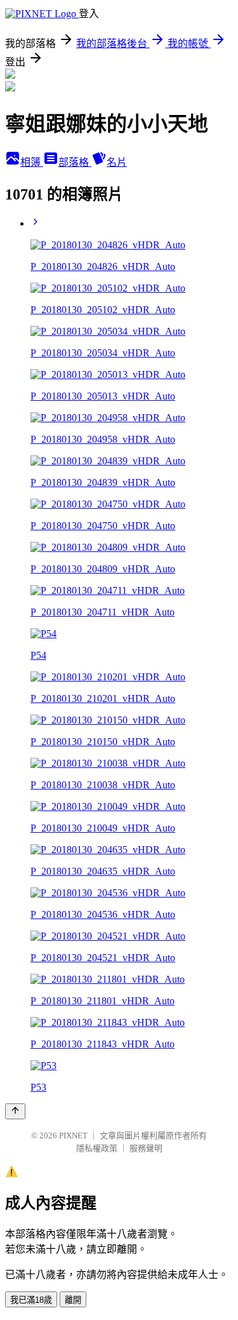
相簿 (31, 162)
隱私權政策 (96, 1148)
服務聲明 (145, 1148)
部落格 (74, 162)
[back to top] (15, 1111)
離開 (73, 1300)
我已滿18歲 (31, 1300)
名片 (117, 162)
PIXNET (73, 1135)
